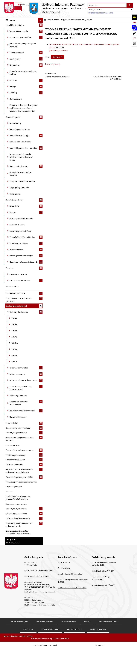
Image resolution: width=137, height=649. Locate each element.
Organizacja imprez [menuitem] (14, 486)
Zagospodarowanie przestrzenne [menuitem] (20, 450)
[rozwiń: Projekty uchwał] (40, 249)
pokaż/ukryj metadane (58, 50)
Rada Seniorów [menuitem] (12, 286)
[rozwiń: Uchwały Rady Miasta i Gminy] (40, 237)
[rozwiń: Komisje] (40, 212)
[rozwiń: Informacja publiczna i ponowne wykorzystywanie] (40, 523)
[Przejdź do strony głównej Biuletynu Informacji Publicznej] (45, 19)
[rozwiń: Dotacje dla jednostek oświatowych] (40, 401)
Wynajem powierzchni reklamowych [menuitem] (21, 482)
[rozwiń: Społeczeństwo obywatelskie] (40, 428)
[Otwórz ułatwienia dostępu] (134, 17)
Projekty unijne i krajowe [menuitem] (16, 433)
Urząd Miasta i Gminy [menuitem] (15, 25)
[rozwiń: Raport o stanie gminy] (40, 166)
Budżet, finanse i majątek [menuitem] (16, 306)
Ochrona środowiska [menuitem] (14, 464)
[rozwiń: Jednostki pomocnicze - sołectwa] (40, 148)
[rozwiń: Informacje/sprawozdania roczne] (40, 380)
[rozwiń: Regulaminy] (40, 65)
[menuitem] (24, 31)
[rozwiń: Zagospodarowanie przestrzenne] (40, 450)
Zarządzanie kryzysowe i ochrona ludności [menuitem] (20, 439)
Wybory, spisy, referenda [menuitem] (16, 509)
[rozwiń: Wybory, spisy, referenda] (40, 508)
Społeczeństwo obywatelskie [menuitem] (18, 428)
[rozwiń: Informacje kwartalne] (40, 367)
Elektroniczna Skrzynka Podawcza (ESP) (72, 588)
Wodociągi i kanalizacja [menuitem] (15, 455)
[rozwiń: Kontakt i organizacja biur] (40, 37)
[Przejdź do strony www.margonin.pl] (134, 33)
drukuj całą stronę (52, 64)
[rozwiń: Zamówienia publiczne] (40, 293)
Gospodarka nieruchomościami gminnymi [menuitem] (19, 299)
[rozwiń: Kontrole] (40, 80)
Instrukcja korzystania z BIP (109, 622)
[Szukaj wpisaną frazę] (130, 5)
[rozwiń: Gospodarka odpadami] (40, 459)
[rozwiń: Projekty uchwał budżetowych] (40, 410)
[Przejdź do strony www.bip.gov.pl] (134, 22)
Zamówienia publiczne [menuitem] (15, 293)
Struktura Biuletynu (68, 622)
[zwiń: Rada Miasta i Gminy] (40, 200)
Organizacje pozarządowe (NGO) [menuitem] (19, 477)
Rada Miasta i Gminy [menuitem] (14, 200)
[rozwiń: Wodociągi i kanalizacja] (40, 455)
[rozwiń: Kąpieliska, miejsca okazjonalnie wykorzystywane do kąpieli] (40, 469)
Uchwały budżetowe (77, 20)
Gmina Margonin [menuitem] (13, 117)
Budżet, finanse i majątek (57, 20)
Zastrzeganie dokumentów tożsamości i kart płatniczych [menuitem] (18, 532)
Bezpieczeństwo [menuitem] (12, 445)
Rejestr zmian (28, 629)
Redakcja (87, 622)
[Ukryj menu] (40, 20)
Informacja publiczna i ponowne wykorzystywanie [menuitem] (19, 524)
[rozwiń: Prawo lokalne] (40, 423)
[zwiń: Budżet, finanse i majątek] (40, 306)
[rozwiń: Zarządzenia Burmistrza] (40, 280)
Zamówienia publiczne (44, 622)
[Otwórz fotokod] (134, 43)
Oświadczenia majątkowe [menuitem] (16, 513)
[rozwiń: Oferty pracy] (40, 58)
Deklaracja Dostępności (50, 629)
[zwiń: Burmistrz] (40, 268)
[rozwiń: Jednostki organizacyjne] (40, 135)
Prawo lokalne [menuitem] (12, 423)
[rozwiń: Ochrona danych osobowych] (40, 518)
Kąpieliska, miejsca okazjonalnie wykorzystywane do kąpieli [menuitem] (19, 470)
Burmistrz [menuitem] (10, 268)
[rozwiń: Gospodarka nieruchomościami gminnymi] (40, 298)
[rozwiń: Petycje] (40, 86)
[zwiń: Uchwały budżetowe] (40, 312)
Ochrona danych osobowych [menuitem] (18, 518)
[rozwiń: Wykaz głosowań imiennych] (40, 255)
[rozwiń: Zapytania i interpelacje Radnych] (40, 262)
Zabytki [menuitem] (9, 491)
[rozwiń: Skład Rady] (40, 206)
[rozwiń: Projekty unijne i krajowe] (40, 432)
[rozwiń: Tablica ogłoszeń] (40, 52)
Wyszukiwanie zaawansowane (100, 13)
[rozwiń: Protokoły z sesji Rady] (40, 243)
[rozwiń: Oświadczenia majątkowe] (40, 513)
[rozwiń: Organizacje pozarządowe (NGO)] (40, 477)
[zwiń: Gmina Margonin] (40, 117)
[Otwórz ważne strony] (134, 38)
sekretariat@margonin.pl (73, 574)
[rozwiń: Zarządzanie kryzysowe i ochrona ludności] (40, 437)
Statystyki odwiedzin (74, 629)
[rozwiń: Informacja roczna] (40, 374)
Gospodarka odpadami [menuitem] (15, 459)
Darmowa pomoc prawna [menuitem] (16, 504)
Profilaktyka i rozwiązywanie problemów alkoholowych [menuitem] (18, 497)
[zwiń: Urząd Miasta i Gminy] (40, 25)
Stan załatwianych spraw (19, 622)
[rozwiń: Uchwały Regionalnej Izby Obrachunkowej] (40, 386)
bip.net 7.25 (100, 645)
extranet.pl (53, 645)
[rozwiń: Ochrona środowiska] (40, 464)
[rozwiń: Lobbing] (40, 92)
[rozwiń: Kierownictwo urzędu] (40, 31)
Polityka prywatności (98, 629)
